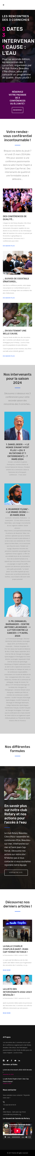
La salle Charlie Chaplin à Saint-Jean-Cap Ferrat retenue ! (16, 949)
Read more (7, 970)
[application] (17, 1130)
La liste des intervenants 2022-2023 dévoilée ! (17, 992)
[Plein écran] (30, 1137)
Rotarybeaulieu (9, 955)
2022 (15, 955)
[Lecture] (5, 1137)
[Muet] (26, 1137)
